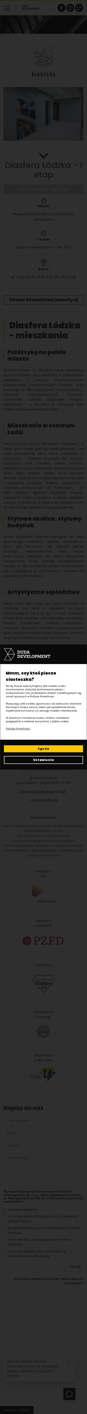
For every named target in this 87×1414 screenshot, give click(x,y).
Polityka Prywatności (18, 728)
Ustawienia (43, 760)
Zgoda (43, 749)
